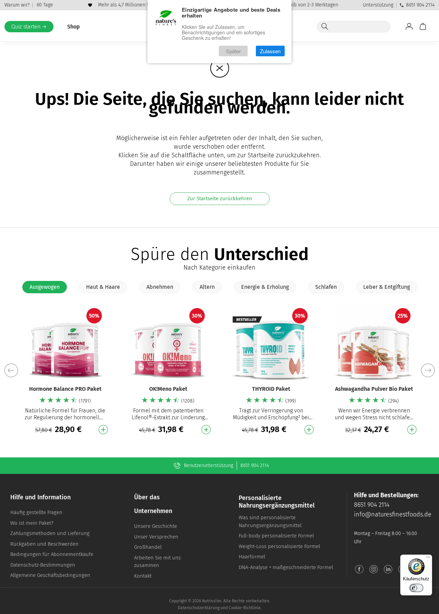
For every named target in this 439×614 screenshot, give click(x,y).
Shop (73, 26)
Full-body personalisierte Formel (276, 536)
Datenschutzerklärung (199, 607)
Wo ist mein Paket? (32, 523)
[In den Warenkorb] (103, 429)
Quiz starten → (29, 26)
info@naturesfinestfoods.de (392, 514)
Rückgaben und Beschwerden (44, 544)
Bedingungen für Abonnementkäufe (51, 554)
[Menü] (428, 559)
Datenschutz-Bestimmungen (42, 565)
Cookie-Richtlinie (245, 607)
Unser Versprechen (156, 537)
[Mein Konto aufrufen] (409, 26)
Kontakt (143, 576)
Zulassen (270, 51)
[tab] (44, 287)
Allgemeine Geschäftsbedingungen (50, 575)
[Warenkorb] (422, 26)
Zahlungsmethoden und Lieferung (50, 533)
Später (233, 51)
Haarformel (252, 557)
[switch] (416, 588)
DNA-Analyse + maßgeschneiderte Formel (286, 567)
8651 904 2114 (420, 5)
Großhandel (148, 547)
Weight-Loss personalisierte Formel (279, 546)
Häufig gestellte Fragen (36, 512)
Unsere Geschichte (155, 526)
